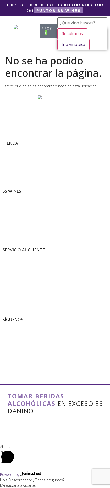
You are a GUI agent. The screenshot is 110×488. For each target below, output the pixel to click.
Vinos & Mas (11, 149)
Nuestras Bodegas (15, 203)
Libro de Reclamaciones (19, 267)
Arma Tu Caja (12, 155)
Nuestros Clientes (15, 208)
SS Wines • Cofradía (16, 326)
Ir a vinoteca (73, 44)
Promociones (11, 160)
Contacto (8, 278)
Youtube (8, 342)
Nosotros (8, 197)
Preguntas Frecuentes (17, 272)
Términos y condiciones (18, 256)
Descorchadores (13, 213)
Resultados (72, 33)
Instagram (9, 336)
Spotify (7, 347)
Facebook (9, 331)
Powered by (10, 474)
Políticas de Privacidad (17, 261)
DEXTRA (55, 438)
